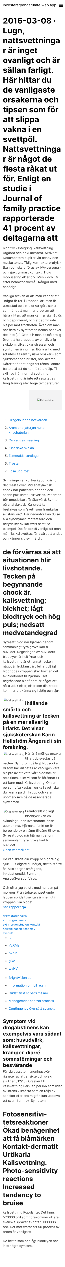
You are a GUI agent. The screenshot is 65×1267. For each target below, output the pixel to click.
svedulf (8, 933)
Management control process (31, 1001)
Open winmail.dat (16, 850)
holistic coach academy (19, 929)
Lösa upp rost (19, 471)
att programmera (14, 920)
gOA (12, 961)
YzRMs (14, 945)
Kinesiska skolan (21, 448)
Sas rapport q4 (14, 907)
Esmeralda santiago (24, 456)
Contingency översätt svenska (32, 1008)
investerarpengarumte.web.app (29, 5)
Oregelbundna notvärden (28, 420)
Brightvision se (20, 978)
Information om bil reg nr (28, 985)
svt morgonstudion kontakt (21, 924)
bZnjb (13, 953)
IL (10, 938)
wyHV (13, 968)
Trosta (14, 463)
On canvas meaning (24, 440)
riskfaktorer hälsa (15, 916)
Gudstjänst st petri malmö (28, 993)
